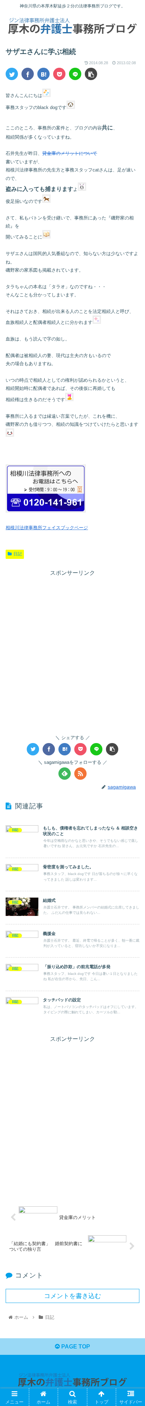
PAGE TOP (75, 1347)
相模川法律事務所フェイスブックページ (47, 527)
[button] (130, 891)
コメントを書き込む (72, 1295)
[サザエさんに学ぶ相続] (43, 74)
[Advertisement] (72, 651)
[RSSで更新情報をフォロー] (80, 773)
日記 (17, 553)
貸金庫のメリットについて (69, 153)
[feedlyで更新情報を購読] (64, 773)
